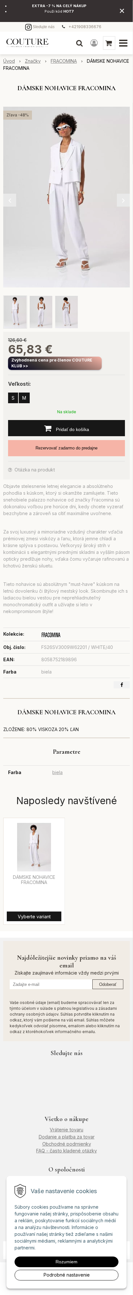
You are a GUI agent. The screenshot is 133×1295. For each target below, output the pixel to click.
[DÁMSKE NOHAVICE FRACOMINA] (66, 197)
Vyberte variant (34, 916)
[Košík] (109, 43)
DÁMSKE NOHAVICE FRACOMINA (34, 880)
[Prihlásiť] (94, 43)
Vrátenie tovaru (66, 1129)
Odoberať (108, 984)
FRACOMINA (64, 61)
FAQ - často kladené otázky (66, 1150)
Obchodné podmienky (66, 1144)
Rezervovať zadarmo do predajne (66, 448)
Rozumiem (66, 1261)
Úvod (9, 61)
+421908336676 (84, 26)
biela (57, 772)
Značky (33, 61)
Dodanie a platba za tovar (67, 1136)
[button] (79, 43)
